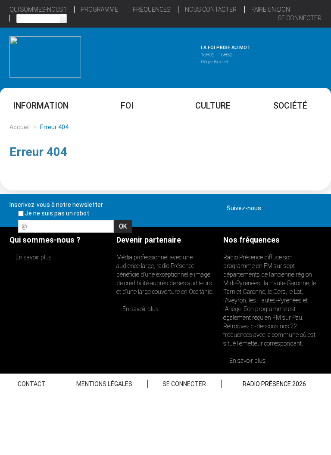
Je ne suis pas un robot (56, 213)
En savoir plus (33, 257)
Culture (213, 106)
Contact (32, 383)
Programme (99, 9)
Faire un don (270, 9)
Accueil (19, 127)
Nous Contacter (211, 9)
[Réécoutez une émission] (286, 55)
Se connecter (300, 18)
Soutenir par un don (288, 207)
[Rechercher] (63, 18)
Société (290, 106)
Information (41, 106)
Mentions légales (104, 383)
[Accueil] (45, 57)
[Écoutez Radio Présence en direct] (155, 55)
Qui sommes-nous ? (37, 9)
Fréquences (151, 9)
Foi (127, 106)
